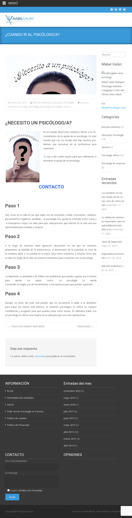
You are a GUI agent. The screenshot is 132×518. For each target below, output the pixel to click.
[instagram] (120, 10)
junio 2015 (69, 418)
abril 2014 (69, 445)
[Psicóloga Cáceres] (16, 19)
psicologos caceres (61, 106)
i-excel (105, 511)
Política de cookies (17, 418)
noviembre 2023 (72, 390)
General (106, 147)
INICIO (10, 404)
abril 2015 (69, 431)
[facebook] (111, 10)
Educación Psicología (63, 102)
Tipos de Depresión (112, 241)
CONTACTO (51, 187)
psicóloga (34, 106)
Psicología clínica (110, 155)
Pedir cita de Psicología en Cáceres (25, 411)
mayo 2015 (69, 425)
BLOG (10, 390)
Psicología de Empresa (113, 163)
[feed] (116, 10)
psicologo (45, 106)
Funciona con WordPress (83, 511)
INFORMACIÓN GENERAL (20, 397)
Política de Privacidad (18, 425)
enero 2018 (69, 404)
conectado (39, 356)
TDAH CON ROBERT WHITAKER (26, 326)
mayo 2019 (69, 397)
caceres (84, 102)
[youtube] (124, 10)
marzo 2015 (70, 438)
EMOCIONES (85, 326)
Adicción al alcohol (111, 265)
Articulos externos (42, 102)
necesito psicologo (18, 106)
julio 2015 (69, 411)
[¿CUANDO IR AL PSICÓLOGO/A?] (50, 73)
